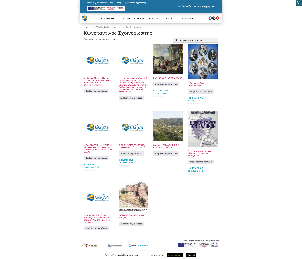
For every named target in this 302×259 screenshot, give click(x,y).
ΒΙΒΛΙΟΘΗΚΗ (139, 18)
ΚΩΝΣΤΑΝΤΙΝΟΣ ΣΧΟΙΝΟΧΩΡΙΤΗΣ (161, 92)
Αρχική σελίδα (90, 27)
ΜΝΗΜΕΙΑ (153, 18)
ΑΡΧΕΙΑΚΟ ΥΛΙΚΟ (108, 18)
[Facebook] (210, 18)
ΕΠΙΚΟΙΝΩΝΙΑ (187, 18)
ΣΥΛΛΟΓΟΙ (126, 18)
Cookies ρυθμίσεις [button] (174, 255)
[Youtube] (217, 18)
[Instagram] (214, 18)
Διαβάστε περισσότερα (96, 91)
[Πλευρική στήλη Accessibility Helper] (299, 3)
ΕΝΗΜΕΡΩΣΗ (169, 18)
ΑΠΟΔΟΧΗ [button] (191, 255)
